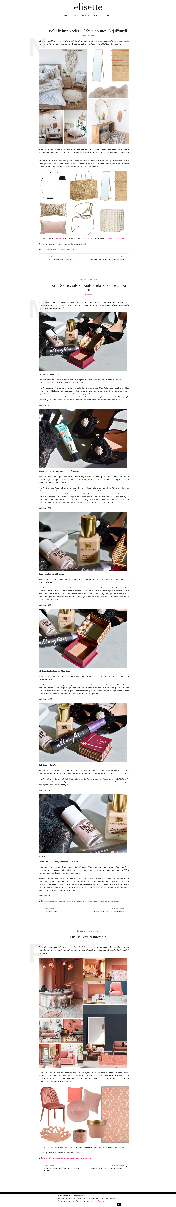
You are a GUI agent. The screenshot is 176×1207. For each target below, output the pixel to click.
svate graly (106, 901)
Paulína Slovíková (88, 294)
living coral (71, 1158)
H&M (122, 1147)
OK (119, 1204)
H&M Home (121, 238)
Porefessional (97, 901)
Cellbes (90, 238)
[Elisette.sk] (88, 6)
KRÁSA (74, 16)
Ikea (110, 238)
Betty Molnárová (88, 35)
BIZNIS (108, 16)
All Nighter (48, 901)
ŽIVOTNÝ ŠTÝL (98, 16)
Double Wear (62, 901)
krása (90, 901)
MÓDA (66, 16)
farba (61, 1158)
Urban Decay (115, 901)
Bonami (101, 1147)
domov (56, 1158)
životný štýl (71, 249)
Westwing (59, 238)
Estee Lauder (71, 901)
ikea (58, 249)
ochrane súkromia (97, 1201)
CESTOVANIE (85, 16)
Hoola (85, 901)
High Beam (79, 901)
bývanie (51, 1158)
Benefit (54, 901)
